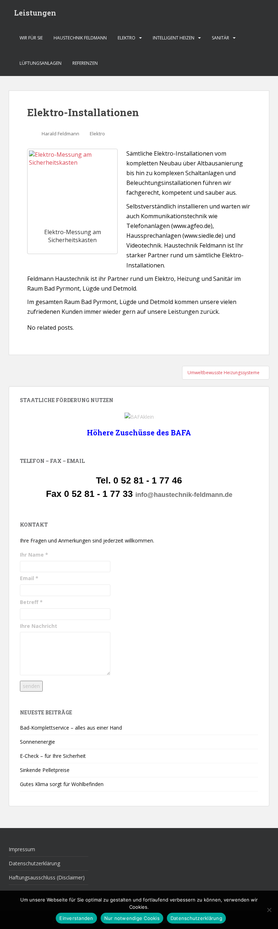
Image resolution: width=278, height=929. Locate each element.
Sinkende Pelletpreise (45, 770)
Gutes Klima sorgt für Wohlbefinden (62, 784)
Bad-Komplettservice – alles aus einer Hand (71, 727)
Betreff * (31, 602)
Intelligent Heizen (173, 38)
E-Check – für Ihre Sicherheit (53, 755)
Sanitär (220, 38)
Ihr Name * (34, 554)
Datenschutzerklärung (34, 863)
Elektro (126, 38)
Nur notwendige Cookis (132, 918)
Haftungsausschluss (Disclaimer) (47, 877)
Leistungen (35, 12)
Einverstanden (76, 918)
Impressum (22, 849)
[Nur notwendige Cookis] (269, 909)
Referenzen (85, 63)
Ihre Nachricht (38, 625)
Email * (29, 578)
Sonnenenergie (37, 741)
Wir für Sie (31, 38)
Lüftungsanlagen (41, 63)
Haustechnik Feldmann (80, 38)
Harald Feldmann (60, 133)
